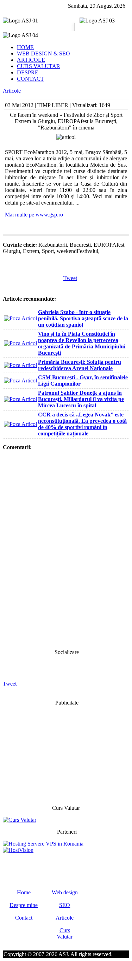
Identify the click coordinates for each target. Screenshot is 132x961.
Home (24, 892)
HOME (25, 47)
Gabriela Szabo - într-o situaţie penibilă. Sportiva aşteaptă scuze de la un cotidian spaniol (83, 318)
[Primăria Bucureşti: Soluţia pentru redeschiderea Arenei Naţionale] (20, 365)
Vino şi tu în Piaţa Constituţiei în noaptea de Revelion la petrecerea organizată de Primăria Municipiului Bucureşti (81, 343)
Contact (23, 918)
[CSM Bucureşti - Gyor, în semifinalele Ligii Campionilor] (20, 380)
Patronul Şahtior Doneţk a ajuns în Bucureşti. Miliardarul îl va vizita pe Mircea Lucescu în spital (81, 399)
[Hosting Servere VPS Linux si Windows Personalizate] (43, 844)
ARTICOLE (31, 60)
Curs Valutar (65, 933)
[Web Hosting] (18, 850)
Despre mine (24, 905)
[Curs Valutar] (19, 820)
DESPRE (27, 72)
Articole (12, 91)
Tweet (70, 278)
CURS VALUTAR (38, 66)
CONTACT (30, 79)
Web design (65, 892)
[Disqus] (66, 549)
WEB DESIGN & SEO (43, 53)
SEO (64, 905)
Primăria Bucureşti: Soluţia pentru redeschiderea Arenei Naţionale (79, 365)
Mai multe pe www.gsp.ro (34, 215)
